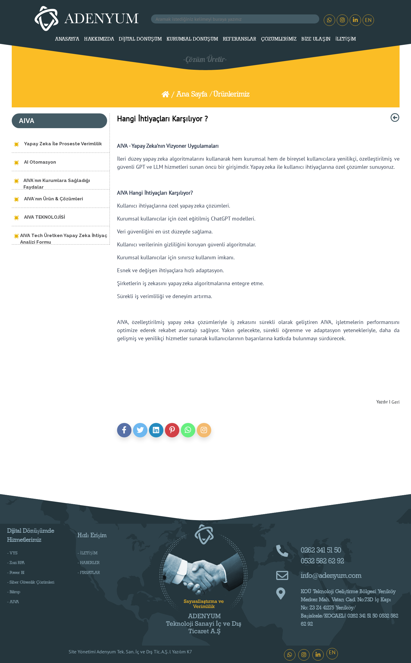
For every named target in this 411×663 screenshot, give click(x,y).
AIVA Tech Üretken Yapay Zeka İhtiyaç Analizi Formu (63, 238)
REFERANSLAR (239, 39)
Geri (395, 402)
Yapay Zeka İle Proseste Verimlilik (63, 143)
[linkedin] (156, 430)
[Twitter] (140, 430)
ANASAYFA (67, 39)
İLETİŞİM (345, 39)
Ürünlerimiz (231, 94)
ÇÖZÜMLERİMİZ (279, 39)
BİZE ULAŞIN (316, 39)
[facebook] (124, 430)
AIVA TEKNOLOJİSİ (44, 217)
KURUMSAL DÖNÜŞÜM (192, 39)
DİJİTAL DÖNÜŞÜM (140, 39)
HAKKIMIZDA (99, 39)
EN (368, 20)
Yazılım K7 (182, 652)
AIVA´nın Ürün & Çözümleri (53, 199)
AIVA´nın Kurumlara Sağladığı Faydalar (56, 183)
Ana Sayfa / (194, 94)
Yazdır (382, 402)
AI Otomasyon (40, 162)
